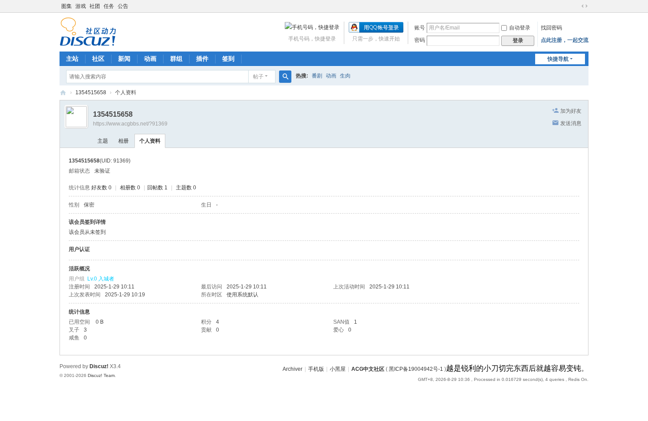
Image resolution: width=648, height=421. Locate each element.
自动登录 (519, 28)
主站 (72, 58)
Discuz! (98, 366)
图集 (66, 6)
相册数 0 (130, 188)
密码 (419, 40)
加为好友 (570, 111)
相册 (123, 141)
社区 (98, 58)
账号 (419, 28)
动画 (150, 58)
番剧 (317, 76)
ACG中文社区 (63, 92)
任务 (109, 6)
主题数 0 (186, 188)
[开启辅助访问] (576, 6)
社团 (94, 6)
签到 (228, 58)
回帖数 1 (157, 188)
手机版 (316, 369)
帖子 (258, 77)
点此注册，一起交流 (564, 40)
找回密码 (551, 28)
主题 (102, 141)
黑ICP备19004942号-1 (416, 369)
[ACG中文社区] (88, 31)
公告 (123, 6)
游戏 (80, 6)
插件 (202, 58)
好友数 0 (101, 188)
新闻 (124, 58)
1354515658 (90, 92)
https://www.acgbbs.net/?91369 (130, 124)
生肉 (345, 76)
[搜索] (285, 76)
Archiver (292, 369)
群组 (176, 58)
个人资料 (149, 141)
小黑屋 (338, 369)
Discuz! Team (101, 375)
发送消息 (570, 123)
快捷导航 (558, 59)
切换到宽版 (584, 6)
